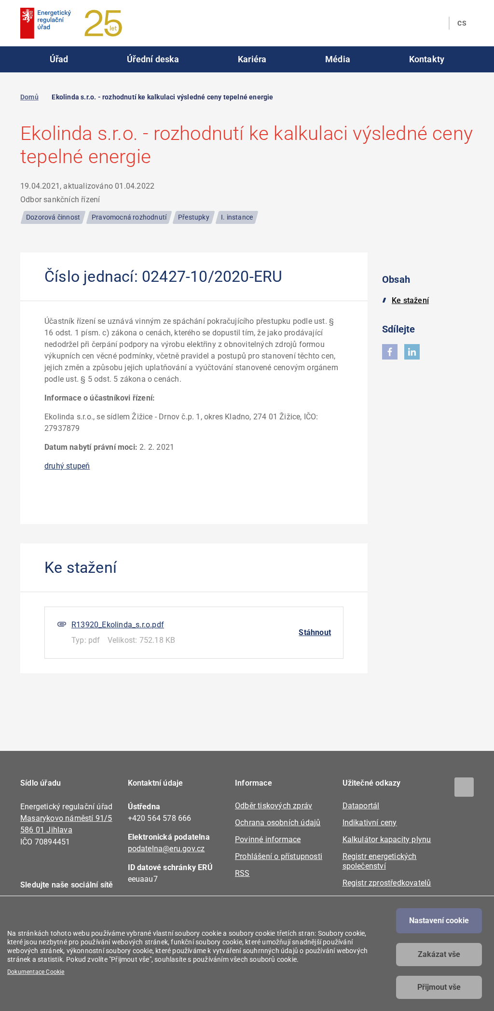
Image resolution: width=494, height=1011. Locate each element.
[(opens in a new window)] (390, 352)
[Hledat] (435, 23)
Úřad (59, 59)
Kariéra (252, 59)
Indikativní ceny (370, 822)
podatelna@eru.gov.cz (166, 848)
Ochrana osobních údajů (277, 822)
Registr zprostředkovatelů (387, 882)
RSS (242, 873)
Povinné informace (268, 839)
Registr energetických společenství (380, 861)
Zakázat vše (439, 954)
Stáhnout (315, 632)
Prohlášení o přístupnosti (278, 856)
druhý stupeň (67, 466)
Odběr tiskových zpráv (273, 805)
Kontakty (427, 59)
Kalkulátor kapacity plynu (387, 839)
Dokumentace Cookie (36, 972)
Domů (29, 97)
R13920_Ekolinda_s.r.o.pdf (117, 624)
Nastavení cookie (439, 920)
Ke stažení (410, 300)
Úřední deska (153, 59)
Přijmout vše (439, 987)
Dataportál (361, 805)
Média (337, 59)
